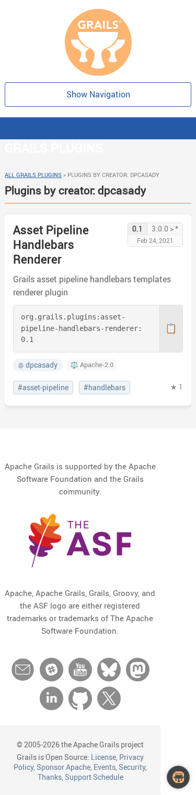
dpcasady (37, 365)
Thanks (50, 777)
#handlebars (104, 387)
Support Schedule (94, 777)
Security (132, 767)
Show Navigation (98, 94)
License (103, 757)
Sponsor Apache (63, 767)
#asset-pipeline (43, 387)
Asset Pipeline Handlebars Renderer (51, 244)
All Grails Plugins (33, 175)
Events (105, 767)
